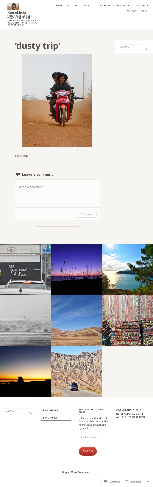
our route (89, 5)
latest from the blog (113, 5)
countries (139, 5)
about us (72, 5)
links (144, 11)
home (58, 5)
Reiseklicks (17, 12)
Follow (88, 451)
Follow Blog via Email (91, 411)
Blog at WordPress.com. (76, 472)
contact (132, 11)
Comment (87, 214)
